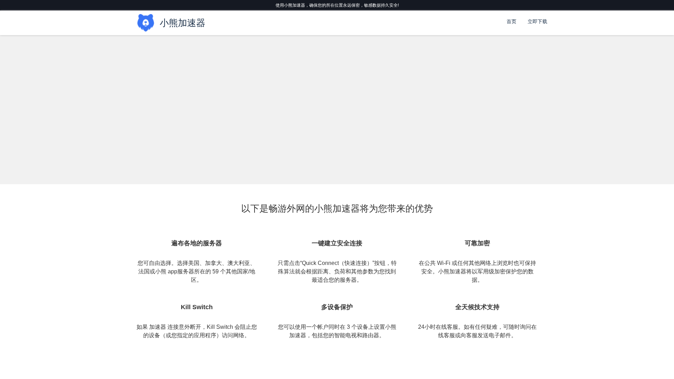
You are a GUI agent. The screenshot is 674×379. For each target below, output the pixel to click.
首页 (511, 21)
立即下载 (537, 21)
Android (140, 123)
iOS (201, 123)
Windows (139, 102)
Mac (201, 102)
